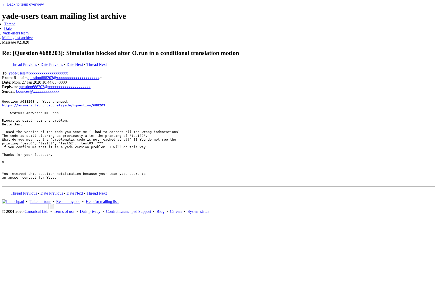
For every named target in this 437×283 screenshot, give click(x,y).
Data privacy (90, 211)
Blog (160, 211)
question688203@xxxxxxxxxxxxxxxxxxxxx (63, 78)
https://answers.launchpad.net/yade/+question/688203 (53, 105)
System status (198, 211)
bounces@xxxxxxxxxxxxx (37, 91)
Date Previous (51, 64)
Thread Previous (24, 64)
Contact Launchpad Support (128, 211)
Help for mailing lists (102, 201)
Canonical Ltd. (36, 211)
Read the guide (68, 201)
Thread (9, 24)
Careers (176, 211)
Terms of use (64, 211)
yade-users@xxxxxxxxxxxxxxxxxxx (38, 73)
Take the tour (40, 201)
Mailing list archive (17, 37)
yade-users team (16, 33)
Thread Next (96, 64)
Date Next (75, 64)
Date (8, 28)
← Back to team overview (23, 4)
